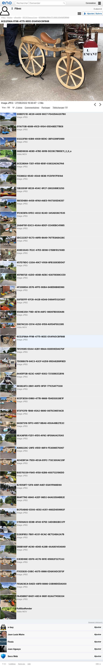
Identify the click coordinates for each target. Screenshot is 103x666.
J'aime (19, 107)
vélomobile (17, 17)
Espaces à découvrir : (95, 622)
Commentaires (32, 107)
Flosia (11, 641)
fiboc (4, 17)
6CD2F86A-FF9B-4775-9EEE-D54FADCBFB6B (54, 17)
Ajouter (97, 627)
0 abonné (98, 9)
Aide (29, 664)
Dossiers (9, 17)
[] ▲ (98, 664)
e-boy (11, 627)
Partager (46, 107)
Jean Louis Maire (16, 634)
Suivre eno (21, 664)
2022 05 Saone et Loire (30, 17)
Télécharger (58, 107)
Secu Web (13, 656)
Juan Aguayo (14, 649)
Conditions (12, 664)
